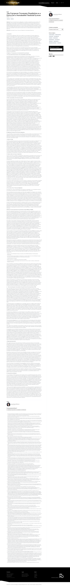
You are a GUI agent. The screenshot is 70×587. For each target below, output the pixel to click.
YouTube (35, 577)
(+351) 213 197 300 (9, 575)
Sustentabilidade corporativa (44, 2)
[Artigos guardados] (61, 3)
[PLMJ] (57, 576)
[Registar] (61, 49)
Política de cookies (24, 576)
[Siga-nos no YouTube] (53, 56)
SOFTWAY (40, 584)
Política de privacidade (25, 575)
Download (52, 20)
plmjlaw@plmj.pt (9, 576)
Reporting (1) (51, 41)
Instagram (35, 575)
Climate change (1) (51, 34)
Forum (8, 11)
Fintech (52, 2)
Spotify (35, 576)
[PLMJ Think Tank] (12, 2)
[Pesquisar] (62, 29)
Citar (56, 20)
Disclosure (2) (51, 36)
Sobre (57, 2)
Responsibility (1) (56, 41)
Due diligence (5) (56, 36)
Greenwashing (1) (51, 39)
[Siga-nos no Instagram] (50, 56)
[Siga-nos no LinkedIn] (49, 56)
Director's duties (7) (58, 34)
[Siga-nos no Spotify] (52, 56)
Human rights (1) (57, 39)
